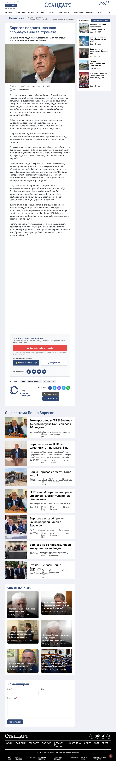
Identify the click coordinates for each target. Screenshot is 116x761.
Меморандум (49, 381)
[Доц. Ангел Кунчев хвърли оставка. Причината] (23, 661)
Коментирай (52, 394)
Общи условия (18, 758)
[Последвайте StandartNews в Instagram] (8, 9)
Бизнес (87, 743)
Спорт (105, 743)
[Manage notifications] (110, 756)
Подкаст (46, 743)
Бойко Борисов (34, 381)
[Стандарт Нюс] (16, 738)
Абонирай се (11, 5)
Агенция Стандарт (21, 89)
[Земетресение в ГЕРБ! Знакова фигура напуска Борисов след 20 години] (16, 427)
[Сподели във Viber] (59, 388)
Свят (96, 743)
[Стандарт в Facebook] (29, 371)
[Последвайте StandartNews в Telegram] (14, 9)
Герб (23, 381)
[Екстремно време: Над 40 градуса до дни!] (84, 41)
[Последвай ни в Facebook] (91, 736)
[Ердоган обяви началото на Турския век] (84, 53)
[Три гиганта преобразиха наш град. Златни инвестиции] (84, 65)
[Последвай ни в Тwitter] (103, 736)
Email (43, 689)
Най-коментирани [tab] (100, 20)
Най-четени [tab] (84, 20)
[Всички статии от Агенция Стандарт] (14, 390)
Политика (39, 17)
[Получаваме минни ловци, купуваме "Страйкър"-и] (56, 661)
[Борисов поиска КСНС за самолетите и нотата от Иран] (16, 453)
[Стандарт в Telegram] (39, 371)
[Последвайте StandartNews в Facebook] (6, 9)
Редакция (32, 757)
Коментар (12, 698)
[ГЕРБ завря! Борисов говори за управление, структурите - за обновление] (16, 501)
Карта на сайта (84, 758)
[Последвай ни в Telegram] (108, 736)
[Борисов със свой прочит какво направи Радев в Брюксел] (16, 527)
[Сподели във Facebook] (50, 388)
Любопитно (74, 743)
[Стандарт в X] (44, 371)
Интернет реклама (42, 758)
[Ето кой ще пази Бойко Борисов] (16, 570)
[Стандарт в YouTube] (34, 371)
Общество (34, 479)
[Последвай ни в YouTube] (97, 736)
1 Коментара (52, 398)
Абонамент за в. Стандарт (99, 758)
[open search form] (109, 13)
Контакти (74, 757)
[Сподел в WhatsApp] (68, 388)
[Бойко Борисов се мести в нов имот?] (16, 477)
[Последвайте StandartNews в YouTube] (11, 9)
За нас (9, 758)
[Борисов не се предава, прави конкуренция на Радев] (16, 550)
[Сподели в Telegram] (64, 388)
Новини (30, 17)
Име (9, 689)
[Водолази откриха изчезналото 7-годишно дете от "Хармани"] (84, 28)
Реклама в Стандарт (58, 758)
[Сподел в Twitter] (55, 388)
